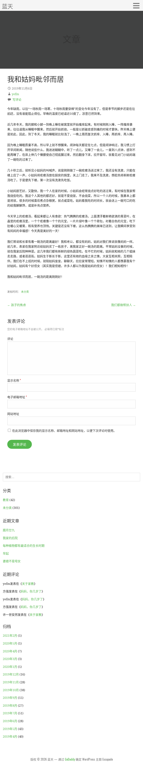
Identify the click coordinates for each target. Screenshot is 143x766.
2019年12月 (11, 674)
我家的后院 (10, 538)
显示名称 (14, 380)
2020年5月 (10, 643)
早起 (6, 553)
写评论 (16, 100)
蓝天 (7, 6)
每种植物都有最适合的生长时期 (24, 545)
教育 (6, 500)
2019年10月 (11, 690)
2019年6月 (10, 721)
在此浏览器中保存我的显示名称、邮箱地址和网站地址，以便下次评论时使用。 (64, 430)
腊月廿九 (9, 530)
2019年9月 (10, 698)
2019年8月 (10, 705)
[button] (137, 5)
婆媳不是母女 (12, 561)
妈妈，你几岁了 (31, 591)
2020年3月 (10, 659)
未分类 (25, 291)
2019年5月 (10, 729)
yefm (15, 94)
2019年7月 (10, 713)
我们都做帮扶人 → (123, 305)
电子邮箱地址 (17, 397)
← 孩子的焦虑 (16, 305)
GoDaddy (70, 759)
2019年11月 (11, 682)
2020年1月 (10, 667)
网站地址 (13, 413)
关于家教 (28, 584)
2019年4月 (10, 736)
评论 (10, 338)
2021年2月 (10, 635)
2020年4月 (10, 651)
